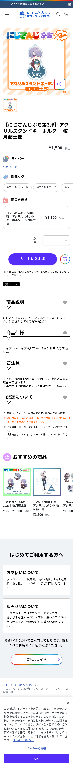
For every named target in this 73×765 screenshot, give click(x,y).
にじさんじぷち (23, 685)
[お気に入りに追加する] (65, 259)
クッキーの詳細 (36, 748)
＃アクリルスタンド (17, 187)
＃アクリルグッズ (46, 187)
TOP (5, 685)
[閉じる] (68, 702)
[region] (36, 731)
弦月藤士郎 (10, 167)
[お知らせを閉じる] (69, 4)
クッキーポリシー (23, 740)
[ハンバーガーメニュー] (7, 14)
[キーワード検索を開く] (58, 14)
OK (36, 758)
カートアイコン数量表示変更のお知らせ (25, 4)
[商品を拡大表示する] (59, 84)
